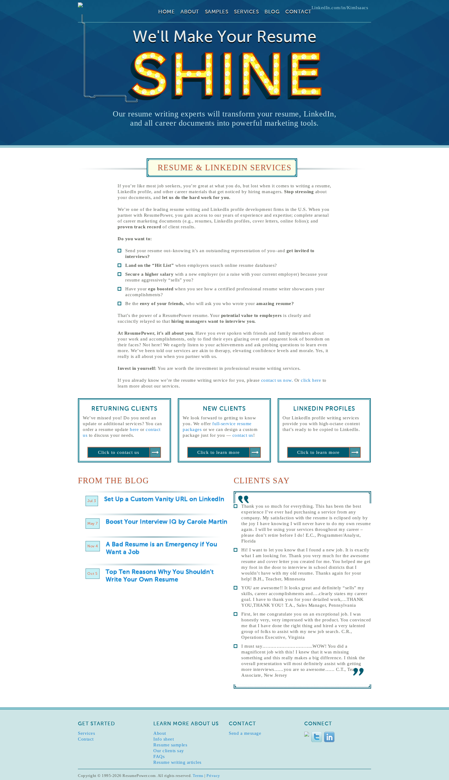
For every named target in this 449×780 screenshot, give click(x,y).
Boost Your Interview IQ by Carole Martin (167, 522)
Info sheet (163, 739)
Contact (298, 12)
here (134, 429)
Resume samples (170, 744)
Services (246, 12)
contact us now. (277, 380)
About (190, 12)
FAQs (159, 756)
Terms (198, 775)
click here (311, 380)
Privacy (213, 775)
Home (166, 12)
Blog (272, 12)
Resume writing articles (177, 762)
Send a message (245, 733)
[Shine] (224, 75)
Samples (216, 12)
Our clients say (168, 750)
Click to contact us (118, 452)
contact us (242, 435)
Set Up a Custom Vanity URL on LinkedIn (164, 499)
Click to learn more (218, 452)
